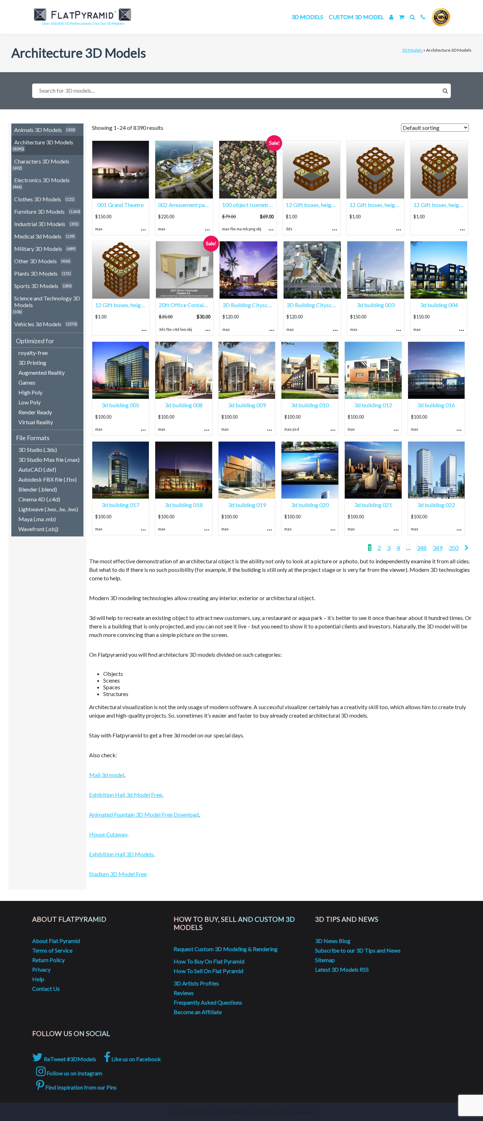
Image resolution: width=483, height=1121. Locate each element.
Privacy (41, 969)
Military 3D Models (38, 248)
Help (38, 979)
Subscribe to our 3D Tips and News (358, 950)
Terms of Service (52, 950)
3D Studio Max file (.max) (49, 459)
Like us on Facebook (135, 1059)
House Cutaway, (108, 834)
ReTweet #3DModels (69, 1059)
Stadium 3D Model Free (118, 873)
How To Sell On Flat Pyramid (208, 970)
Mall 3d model (106, 774)
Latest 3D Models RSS (342, 969)
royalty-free (33, 352)
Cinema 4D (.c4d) (39, 499)
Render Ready (35, 412)
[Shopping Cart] (401, 16)
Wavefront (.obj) (38, 528)
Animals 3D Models (38, 129)
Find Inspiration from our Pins (80, 1087)
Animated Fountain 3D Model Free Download (144, 814)
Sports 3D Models (36, 285)
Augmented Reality (41, 372)
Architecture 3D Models (43, 142)
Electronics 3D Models (42, 180)
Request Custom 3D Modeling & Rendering (226, 948)
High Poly (30, 392)
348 (421, 547)
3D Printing (32, 362)
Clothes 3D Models (37, 199)
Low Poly (29, 402)
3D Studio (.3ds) (37, 449)
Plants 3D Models (36, 273)
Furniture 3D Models (39, 211)
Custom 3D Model (356, 16)
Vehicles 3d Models (38, 324)
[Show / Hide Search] (412, 16)
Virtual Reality (35, 422)
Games (26, 382)
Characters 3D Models (41, 161)
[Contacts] (423, 16)
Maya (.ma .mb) (37, 519)
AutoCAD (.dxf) (37, 469)
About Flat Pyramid (56, 940)
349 (437, 547)
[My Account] (391, 16)
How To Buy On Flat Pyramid (209, 961)
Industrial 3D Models (39, 223)
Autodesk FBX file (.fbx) (47, 479)
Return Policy (48, 959)
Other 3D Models (35, 261)
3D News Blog (332, 940)
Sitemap (325, 959)
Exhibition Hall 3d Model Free (125, 794)
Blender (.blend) (37, 489)
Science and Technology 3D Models (47, 301)
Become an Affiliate (198, 1011)
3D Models (307, 16)
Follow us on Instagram (74, 1073)
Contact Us (46, 988)
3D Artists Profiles (196, 983)
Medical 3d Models (38, 236)
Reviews (184, 992)
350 (453, 547)
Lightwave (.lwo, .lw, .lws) (48, 509)
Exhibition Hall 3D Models (121, 854)
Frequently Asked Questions (208, 1002)
